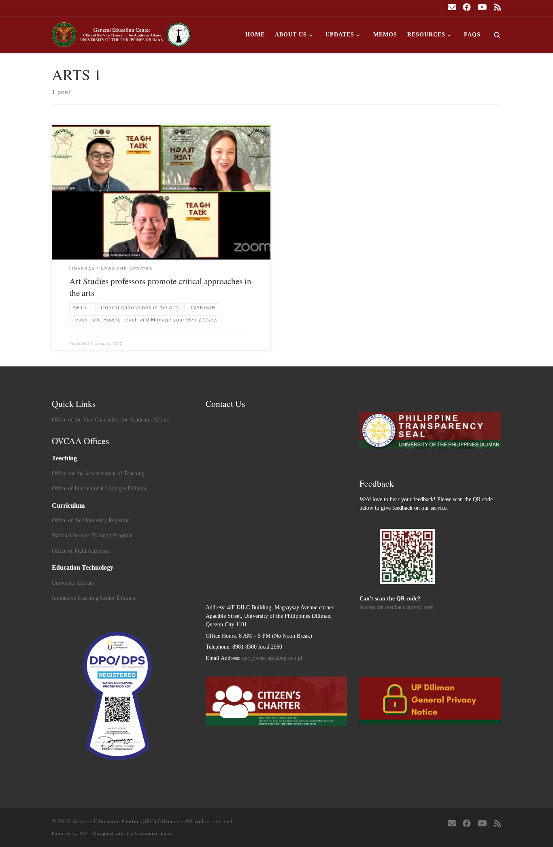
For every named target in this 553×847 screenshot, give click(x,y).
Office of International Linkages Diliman (99, 488)
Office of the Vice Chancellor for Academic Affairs (110, 420)
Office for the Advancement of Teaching (98, 473)
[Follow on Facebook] (467, 7)
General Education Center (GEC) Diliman (125, 821)
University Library (73, 583)
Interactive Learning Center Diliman (93, 598)
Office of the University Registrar (90, 520)
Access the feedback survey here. (397, 607)
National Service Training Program (92, 535)
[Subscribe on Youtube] (482, 7)
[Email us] (452, 7)
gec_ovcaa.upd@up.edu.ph (273, 658)
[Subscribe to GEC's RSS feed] (497, 7)
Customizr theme (154, 833)
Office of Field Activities (80, 551)
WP (83, 833)
